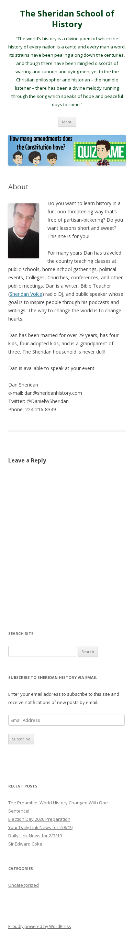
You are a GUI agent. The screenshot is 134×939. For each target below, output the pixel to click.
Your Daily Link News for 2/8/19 (40, 827)
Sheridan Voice (26, 294)
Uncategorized (23, 885)
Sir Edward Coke (25, 844)
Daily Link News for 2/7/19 (35, 835)
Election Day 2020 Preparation (39, 819)
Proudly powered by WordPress (39, 926)
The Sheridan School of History (67, 19)
